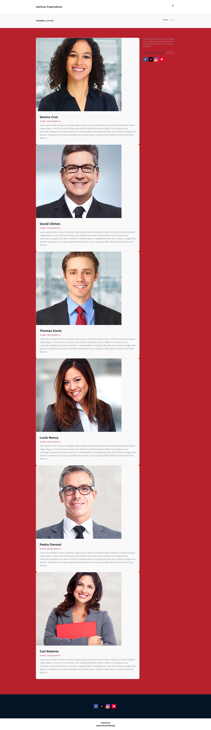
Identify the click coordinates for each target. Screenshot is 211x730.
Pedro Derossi (50, 544)
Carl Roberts (49, 651)
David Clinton (50, 224)
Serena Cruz (49, 117)
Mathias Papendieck (49, 6)
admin (55, 121)
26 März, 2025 (45, 121)
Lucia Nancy (49, 437)
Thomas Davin (51, 331)
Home (165, 20)
